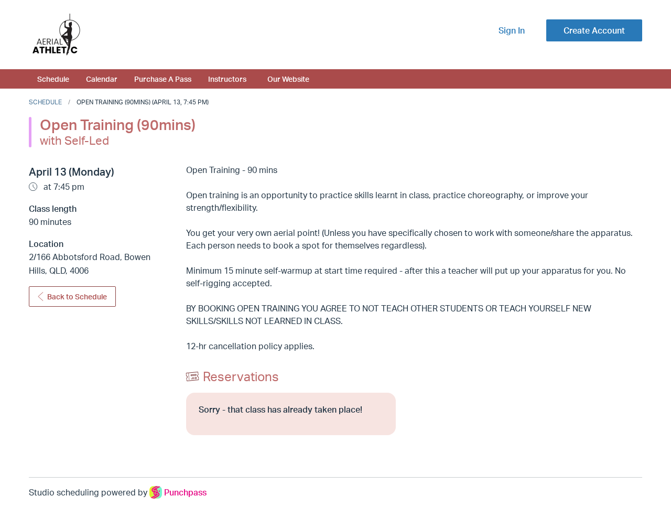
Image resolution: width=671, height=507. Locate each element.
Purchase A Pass (162, 78)
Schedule (53, 78)
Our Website (288, 78)
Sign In (512, 30)
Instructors (227, 78)
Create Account (594, 30)
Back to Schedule (77, 296)
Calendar (101, 78)
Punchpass (185, 492)
